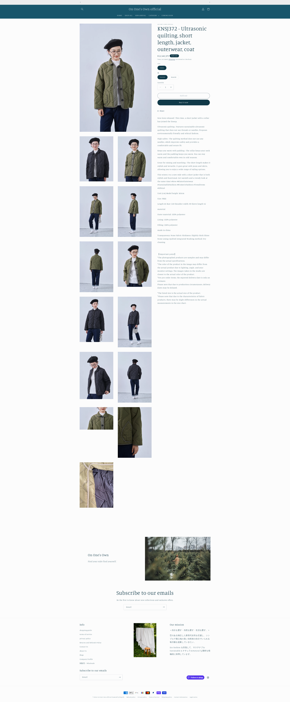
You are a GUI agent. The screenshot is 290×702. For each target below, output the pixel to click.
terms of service (86, 634)
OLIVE (163, 77)
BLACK (175, 77)
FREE (163, 68)
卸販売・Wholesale (87, 663)
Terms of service (154, 697)
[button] (82, 9)
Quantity (160, 82)
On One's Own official (104, 697)
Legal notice (193, 697)
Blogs (82, 655)
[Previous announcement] (80, 2)
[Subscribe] (163, 607)
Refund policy (131, 697)
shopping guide (86, 630)
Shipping (172, 59)
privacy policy (85, 638)
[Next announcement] (209, 2)
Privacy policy (142, 697)
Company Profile (86, 659)
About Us (83, 651)
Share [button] (162, 111)
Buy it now (183, 102)
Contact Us (84, 647)
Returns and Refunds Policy (90, 643)
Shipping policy (167, 697)
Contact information (180, 697)
